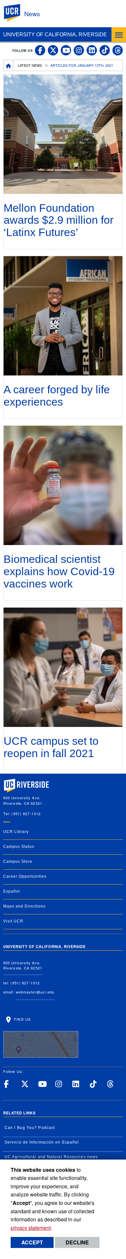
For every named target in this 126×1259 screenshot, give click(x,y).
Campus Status (18, 846)
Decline (77, 1242)
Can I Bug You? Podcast (30, 1127)
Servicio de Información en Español (42, 1142)
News (32, 13)
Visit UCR (13, 921)
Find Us (22, 1019)
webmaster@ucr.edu (35, 991)
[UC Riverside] (15, 13)
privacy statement (31, 1227)
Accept (32, 1242)
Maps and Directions (24, 906)
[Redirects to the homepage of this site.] (8, 65)
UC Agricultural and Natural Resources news (51, 1157)
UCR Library (16, 831)
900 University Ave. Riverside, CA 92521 (22, 965)
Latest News (30, 65)
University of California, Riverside (55, 34)
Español (11, 891)
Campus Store (17, 861)
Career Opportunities (25, 876)
